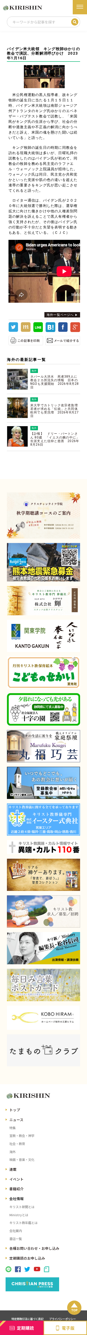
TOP (74, 1310)
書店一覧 (15, 1238)
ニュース (16, 1119)
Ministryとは (18, 1214)
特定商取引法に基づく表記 (27, 1319)
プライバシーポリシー (62, 1319)
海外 (12, 1151)
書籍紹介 (16, 1188)
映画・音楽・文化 (21, 1159)
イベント (16, 1179)
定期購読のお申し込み (27, 1258)
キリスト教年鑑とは (23, 1222)
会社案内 (15, 1230)
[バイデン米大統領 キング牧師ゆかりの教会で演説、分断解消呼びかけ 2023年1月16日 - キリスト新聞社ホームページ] (50, 331)
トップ (14, 1109)
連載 (13, 1169)
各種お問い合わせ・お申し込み (34, 1248)
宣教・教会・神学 (21, 1135)
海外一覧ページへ (60, 315)
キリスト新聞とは (21, 1206)
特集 (12, 1127)
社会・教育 (17, 1143)
